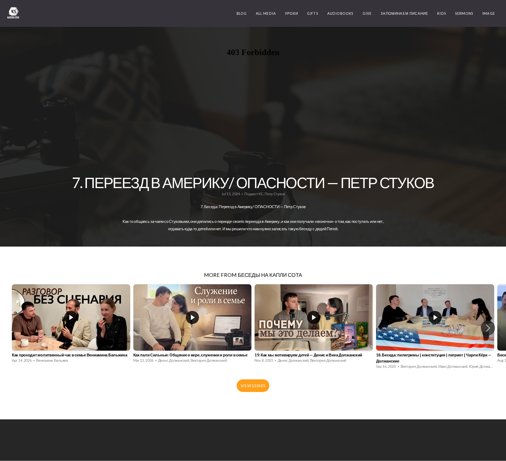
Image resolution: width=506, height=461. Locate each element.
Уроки (291, 13)
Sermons (464, 13)
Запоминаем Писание (404, 13)
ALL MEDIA (266, 13)
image (488, 13)
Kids (441, 13)
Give (367, 13)
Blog (242, 13)
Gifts (312, 13)
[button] (488, 328)
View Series (253, 385)
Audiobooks (340, 13)
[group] (71, 324)
